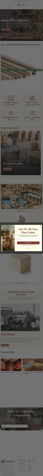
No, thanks (28, 248)
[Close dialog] (41, 226)
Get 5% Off (28, 243)
